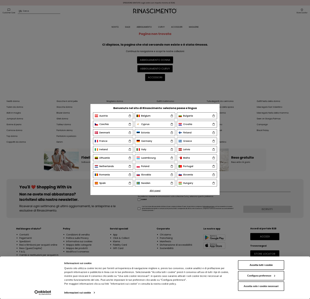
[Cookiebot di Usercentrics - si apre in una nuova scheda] (43, 292)
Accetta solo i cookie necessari (261, 286)
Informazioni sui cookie (77, 292)
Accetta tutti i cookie (261, 265)
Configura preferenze (259, 275)
